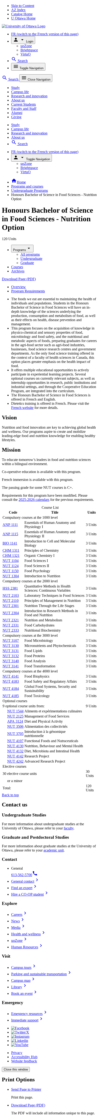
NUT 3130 (11, 646)
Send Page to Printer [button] (26, 1089)
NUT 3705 (15, 734)
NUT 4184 (11, 689)
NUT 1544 (15, 711)
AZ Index (18, 10)
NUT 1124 (11, 566)
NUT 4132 (15, 751)
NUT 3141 (11, 666)
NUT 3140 (11, 661)
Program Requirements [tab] (28, 291)
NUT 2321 (11, 620)
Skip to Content (22, 6)
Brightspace (29, 50)
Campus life (20, 92)
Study (15, 88)
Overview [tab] (18, 287)
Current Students (23, 104)
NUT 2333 (11, 630)
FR (44, 34)
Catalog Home (22, 14)
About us (18, 100)
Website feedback (24, 1061)
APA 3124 (15, 721)
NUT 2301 (11, 606)
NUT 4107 (15, 741)
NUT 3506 (15, 726)
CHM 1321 (11, 556)
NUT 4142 (15, 756)
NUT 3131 (11, 651)
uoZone (26, 46)
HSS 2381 (10, 588)
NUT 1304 (11, 576)
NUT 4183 (11, 681)
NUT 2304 (11, 613)
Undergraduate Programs (29, 190)
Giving (16, 117)
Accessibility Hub (24, 1057)
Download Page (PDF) (19, 279)
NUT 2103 (11, 595)
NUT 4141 (11, 676)
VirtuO (25, 54)
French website (22, 408)
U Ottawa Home (23, 18)
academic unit (53, 850)
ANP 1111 (10, 525)
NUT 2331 (11, 625)
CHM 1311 (11, 550)
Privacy (16, 1053)
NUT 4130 (15, 746)
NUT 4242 (15, 761)
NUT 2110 (11, 601)
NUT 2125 (15, 716)
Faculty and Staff (23, 109)
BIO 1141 (10, 543)
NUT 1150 (11, 571)
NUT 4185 (11, 696)
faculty (68, 828)
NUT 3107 (11, 641)
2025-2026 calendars (34, 500)
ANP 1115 (10, 534)
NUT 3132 (11, 656)
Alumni (16, 113)
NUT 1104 (11, 561)
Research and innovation (29, 96)
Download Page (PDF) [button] (28, 1105)
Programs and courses (27, 186)
